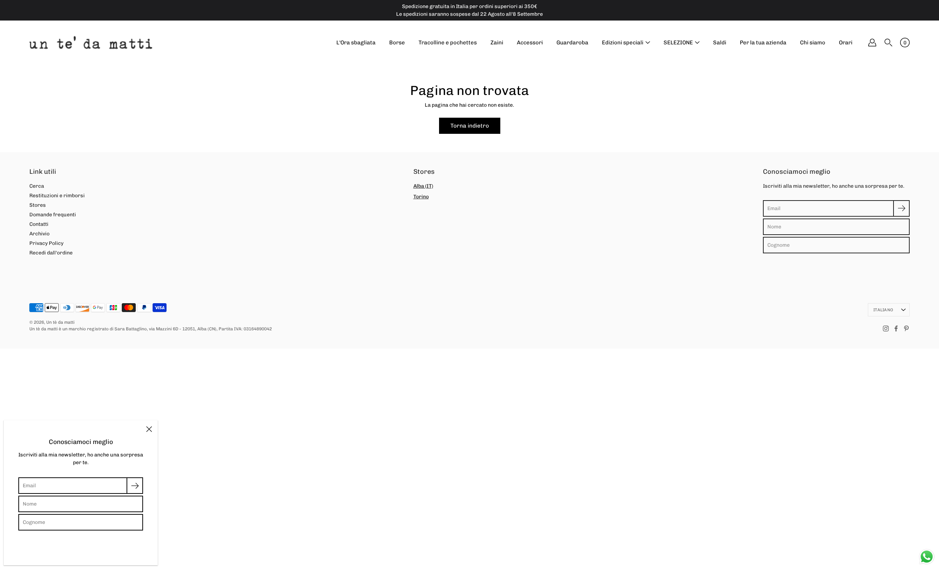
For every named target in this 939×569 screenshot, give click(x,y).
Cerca (36, 186)
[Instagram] (886, 328)
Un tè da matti (60, 322)
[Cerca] (888, 42)
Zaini (496, 42)
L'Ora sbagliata (356, 42)
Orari (845, 42)
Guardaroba (572, 42)
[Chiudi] (149, 429)
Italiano (883, 309)
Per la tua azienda (763, 42)
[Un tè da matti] (90, 42)
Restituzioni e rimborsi (57, 195)
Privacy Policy (46, 243)
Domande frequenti (52, 215)
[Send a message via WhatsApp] (926, 556)
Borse (397, 42)
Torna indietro (469, 125)
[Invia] (901, 208)
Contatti (38, 224)
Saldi (719, 42)
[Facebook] (896, 328)
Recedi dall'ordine (51, 253)
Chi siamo (812, 42)
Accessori (530, 42)
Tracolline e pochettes (448, 42)
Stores (37, 205)
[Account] (872, 42)
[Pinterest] (906, 328)
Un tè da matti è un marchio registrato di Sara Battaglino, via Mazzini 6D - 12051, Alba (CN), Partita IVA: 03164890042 (150, 328)
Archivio (39, 234)
